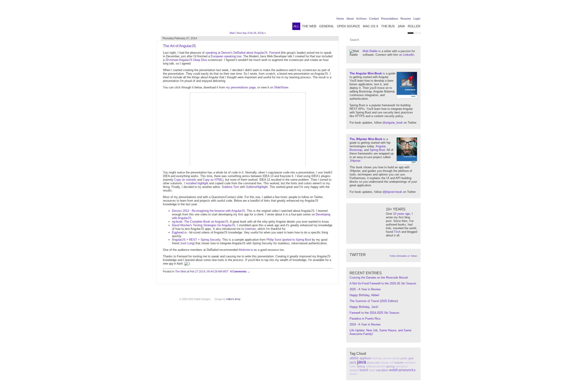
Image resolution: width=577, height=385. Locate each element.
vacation (382, 370)
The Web (309, 26)
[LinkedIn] (403, 9)
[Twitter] (396, 9)
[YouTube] (410, 9)
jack (353, 362)
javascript (373, 362)
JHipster (355, 160)
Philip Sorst (274, 239)
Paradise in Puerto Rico (365, 318)
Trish (397, 231)
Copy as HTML (212, 179)
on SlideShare (279, 87)
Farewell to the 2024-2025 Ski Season (374, 312)
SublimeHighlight (257, 187)
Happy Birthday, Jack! (364, 307)
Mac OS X (370, 26)
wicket (353, 374)
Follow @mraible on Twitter (403, 256)
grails (404, 358)
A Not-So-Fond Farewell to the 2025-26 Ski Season (383, 283)
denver (387, 358)
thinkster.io (246, 249)
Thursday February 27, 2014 (179, 38)
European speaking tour (226, 56)
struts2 (354, 370)
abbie (354, 358)
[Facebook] (389, 9)
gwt (410, 358)
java (361, 362)
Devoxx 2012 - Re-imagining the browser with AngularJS (208, 210)
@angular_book (392, 122)
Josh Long (187, 243)
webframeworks (402, 370)
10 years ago (401, 213)
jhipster (384, 362)
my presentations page (241, 87)
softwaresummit (375, 366)
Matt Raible (370, 51)
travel (363, 370)
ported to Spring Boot (297, 239)
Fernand (274, 52)
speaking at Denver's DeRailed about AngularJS (236, 52)
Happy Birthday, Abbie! (364, 295)
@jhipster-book (392, 192)
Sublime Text (230, 187)
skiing (361, 366)
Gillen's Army (233, 299)
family (396, 358)
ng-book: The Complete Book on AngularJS (200, 221)
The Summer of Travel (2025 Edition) (374, 301)
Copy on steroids (185, 179)
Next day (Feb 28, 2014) (250, 33)
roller (353, 366)
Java (401, 26)
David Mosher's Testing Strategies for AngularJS (203, 225)
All (296, 26)
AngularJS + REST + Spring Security (196, 239)
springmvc (402, 366)
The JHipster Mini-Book (366, 139)
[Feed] (417, 9)
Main (232, 33)
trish (372, 370)
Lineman (250, 229)
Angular (380, 146)
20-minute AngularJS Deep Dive (186, 60)
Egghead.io (179, 232)
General (326, 26)
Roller (414, 26)
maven (399, 362)
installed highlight (197, 183)
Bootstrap (356, 150)
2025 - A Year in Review (365, 289)
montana (410, 362)
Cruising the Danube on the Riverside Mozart (379, 277)
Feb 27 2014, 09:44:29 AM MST (209, 271)
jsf (391, 362)
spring (390, 366)
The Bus (388, 26)
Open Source (348, 26)
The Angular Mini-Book (366, 73)
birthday (377, 358)
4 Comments (238, 271)
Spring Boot (377, 150)
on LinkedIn (406, 54)
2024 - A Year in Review (365, 324)
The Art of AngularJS (179, 46)
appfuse (365, 358)
